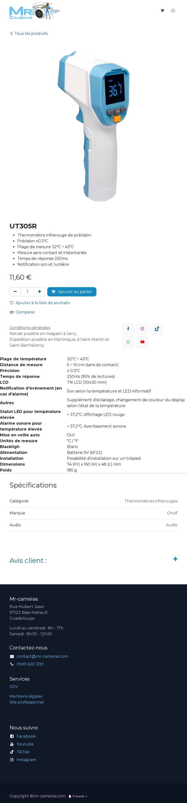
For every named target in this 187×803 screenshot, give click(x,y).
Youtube (25, 744)
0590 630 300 (30, 664)
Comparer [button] (25, 312)
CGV (13, 686)
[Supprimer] (15, 291)
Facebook (26, 736)
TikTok (23, 752)
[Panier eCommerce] (162, 10)
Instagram (26, 759)
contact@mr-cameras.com (42, 656)
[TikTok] (157, 328)
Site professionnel (26, 702)
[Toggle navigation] (173, 10)
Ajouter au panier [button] (74, 291)
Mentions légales (25, 696)
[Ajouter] (39, 291)
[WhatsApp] (128, 342)
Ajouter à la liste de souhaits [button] (43, 303)
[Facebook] (128, 328)
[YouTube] (142, 342)
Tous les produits (31, 33)
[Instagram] (142, 328)
